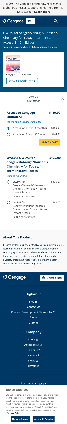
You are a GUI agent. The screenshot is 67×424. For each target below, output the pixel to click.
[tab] (33, 99)
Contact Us (33, 307)
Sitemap (33, 322)
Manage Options (20, 419)
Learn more (42, 11)
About (32, 339)
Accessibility (32, 344)
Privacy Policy (14, 412)
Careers (32, 350)
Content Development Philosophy (32, 312)
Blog (32, 301)
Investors (32, 355)
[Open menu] (62, 21)
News (32, 360)
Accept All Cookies (43, 419)
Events (33, 317)
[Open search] (55, 21)
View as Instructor (22, 81)
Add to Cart (49, 142)
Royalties (33, 366)
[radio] (8, 128)
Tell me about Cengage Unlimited (24, 122)
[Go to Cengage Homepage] (13, 20)
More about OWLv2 (17, 176)
